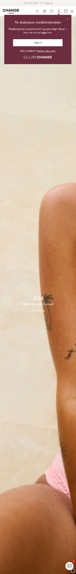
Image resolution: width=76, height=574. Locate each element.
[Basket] (65, 11)
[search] (37, 11)
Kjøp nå (48, 3)
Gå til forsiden (38, 310)
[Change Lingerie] (11, 11)
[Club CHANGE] (58, 11)
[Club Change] (51, 11)
